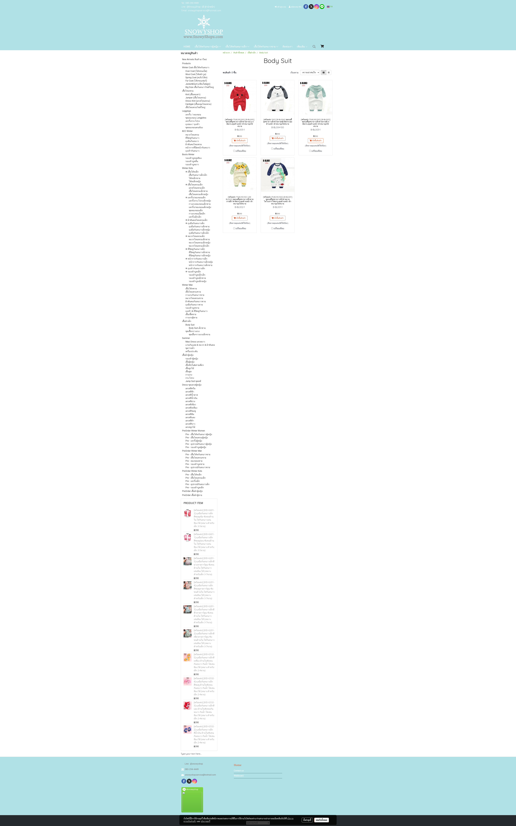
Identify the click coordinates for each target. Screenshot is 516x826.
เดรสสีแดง (190, 417)
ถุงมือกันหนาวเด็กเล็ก (199, 233)
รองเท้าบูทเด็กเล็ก (197, 275)
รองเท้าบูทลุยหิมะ (193, 158)
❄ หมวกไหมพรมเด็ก (195, 236)
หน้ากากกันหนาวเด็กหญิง (201, 262)
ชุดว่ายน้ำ (190, 348)
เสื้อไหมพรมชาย (193, 292)
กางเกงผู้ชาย (191, 317)
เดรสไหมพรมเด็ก (197, 188)
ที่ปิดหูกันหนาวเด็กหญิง (199, 255)
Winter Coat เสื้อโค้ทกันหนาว (195, 67)
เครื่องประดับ (191, 351)
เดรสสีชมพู (190, 411)
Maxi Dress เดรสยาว (195, 341)
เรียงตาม (295, 72)
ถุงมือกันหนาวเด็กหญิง (199, 229)
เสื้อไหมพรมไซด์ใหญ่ (195, 107)
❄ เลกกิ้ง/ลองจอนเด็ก (195, 197)
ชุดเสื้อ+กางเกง (192, 331)
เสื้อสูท (188, 371)
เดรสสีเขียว (190, 404)
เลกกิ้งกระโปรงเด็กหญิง (200, 200)
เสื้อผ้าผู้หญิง (188, 355)
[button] (314, 46)
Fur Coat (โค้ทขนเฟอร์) (196, 80)
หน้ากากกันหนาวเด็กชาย (200, 265)
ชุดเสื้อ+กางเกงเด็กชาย (199, 334)
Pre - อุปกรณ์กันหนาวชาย (197, 467)
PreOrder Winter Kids (192, 471)
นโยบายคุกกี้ (205, 821)
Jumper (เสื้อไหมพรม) (195, 97)
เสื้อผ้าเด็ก (186, 321)
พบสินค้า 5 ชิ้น (229, 72)
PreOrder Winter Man (192, 451)
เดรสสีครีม (190, 388)
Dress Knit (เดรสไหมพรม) (197, 101)
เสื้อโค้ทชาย (191, 288)
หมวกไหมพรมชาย (194, 298)
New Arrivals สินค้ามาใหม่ (194, 59)
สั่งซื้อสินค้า (241, 140)
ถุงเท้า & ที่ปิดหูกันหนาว (196, 311)
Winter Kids (187, 168)
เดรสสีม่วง (190, 401)
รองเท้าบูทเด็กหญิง (197, 281)
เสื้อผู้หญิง (189, 362)
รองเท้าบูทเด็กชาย (197, 278)
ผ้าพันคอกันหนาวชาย (195, 301)
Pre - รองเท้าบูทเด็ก (194, 487)
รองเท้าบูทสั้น (191, 161)
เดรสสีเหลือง (191, 407)
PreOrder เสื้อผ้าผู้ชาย (192, 495)
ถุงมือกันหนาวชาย (194, 304)
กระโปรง (189, 378)
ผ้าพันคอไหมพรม (193, 144)
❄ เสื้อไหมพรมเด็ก (194, 184)
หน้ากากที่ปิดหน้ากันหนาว (197, 147)
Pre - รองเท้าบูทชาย (194, 464)
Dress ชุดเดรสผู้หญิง (191, 385)
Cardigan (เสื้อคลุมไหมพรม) (198, 104)
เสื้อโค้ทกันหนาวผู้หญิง (207, 46)
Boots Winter (188, 154)
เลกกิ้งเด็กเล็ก (195, 217)
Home (187, 46)
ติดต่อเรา (287, 46)
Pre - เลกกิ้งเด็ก (192, 481)
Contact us (239, 770)
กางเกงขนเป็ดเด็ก (197, 213)
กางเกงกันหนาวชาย (194, 295)
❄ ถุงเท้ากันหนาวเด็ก (195, 268)
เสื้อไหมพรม (188, 91)
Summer (186, 338)
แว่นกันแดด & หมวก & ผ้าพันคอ (200, 345)
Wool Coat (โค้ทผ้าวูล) (195, 74)
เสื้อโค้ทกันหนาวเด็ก (236, 46)
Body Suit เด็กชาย (197, 328)
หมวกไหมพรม (192, 134)
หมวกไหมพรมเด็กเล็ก (199, 246)
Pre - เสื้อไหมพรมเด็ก (195, 478)
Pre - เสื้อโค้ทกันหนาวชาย (197, 454)
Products (186, 63)
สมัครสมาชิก (296, 6)
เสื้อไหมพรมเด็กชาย (198, 191)
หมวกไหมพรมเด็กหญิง (199, 242)
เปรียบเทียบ (241, 151)
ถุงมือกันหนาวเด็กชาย (199, 226)
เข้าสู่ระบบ (281, 6)
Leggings (186, 111)
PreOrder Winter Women (193, 430)
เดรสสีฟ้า (189, 391)
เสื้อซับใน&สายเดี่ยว (194, 365)
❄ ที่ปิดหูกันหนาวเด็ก (195, 249)
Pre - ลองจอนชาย (193, 461)
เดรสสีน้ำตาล (191, 395)
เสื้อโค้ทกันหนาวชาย (265, 46)
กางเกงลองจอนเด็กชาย (200, 204)
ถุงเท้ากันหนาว (192, 151)
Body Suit (189, 325)
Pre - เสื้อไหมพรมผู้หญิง (196, 437)
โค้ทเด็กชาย (194, 178)
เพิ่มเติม (301, 46)
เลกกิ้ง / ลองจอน (193, 114)
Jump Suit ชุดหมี (193, 381)
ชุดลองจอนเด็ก (196, 210)
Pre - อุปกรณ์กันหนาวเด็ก (197, 484)
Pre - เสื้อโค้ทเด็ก (193, 474)
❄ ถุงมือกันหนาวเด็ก (195, 223)
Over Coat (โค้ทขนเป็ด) (196, 71)
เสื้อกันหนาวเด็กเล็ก (198, 175)
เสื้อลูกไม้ (189, 368)
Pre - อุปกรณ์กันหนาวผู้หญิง (198, 444)
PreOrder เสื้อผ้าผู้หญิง (192, 491)
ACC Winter (187, 131)
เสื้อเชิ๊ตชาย (190, 314)
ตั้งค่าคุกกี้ (307, 820)
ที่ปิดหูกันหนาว (192, 138)
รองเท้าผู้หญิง (191, 358)
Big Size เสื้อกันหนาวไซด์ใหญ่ (199, 87)
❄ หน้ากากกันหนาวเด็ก (196, 258)
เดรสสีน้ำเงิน (191, 398)
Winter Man (187, 285)
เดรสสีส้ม (189, 414)
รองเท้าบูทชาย (192, 308)
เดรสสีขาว (190, 424)
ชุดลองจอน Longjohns (195, 118)
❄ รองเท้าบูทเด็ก (193, 271)
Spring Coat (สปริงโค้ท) (196, 77)
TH (331, 7)
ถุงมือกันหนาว (192, 141)
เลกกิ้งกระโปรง (192, 121)
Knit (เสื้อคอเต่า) (192, 94)
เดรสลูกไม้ (190, 427)
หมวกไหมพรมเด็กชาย (199, 239)
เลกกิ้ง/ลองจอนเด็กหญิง (200, 207)
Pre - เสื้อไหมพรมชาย (195, 457)
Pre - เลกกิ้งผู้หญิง (193, 441)
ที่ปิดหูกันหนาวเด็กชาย (199, 252)
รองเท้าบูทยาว (192, 164)
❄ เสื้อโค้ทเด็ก (192, 171)
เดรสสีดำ (189, 420)
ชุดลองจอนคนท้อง (194, 127)
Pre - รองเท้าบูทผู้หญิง (195, 447)
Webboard (238, 775)
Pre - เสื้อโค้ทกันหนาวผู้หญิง (198, 434)
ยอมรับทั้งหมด (321, 820)
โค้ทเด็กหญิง (195, 181)
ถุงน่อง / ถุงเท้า (192, 124)
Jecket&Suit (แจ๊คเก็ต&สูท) (197, 84)
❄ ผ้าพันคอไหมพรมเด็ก (196, 220)
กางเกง (188, 374)
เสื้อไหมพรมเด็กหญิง (198, 194)
